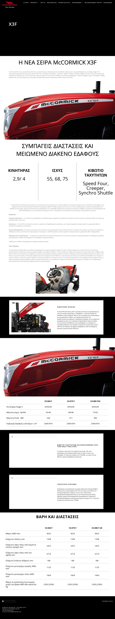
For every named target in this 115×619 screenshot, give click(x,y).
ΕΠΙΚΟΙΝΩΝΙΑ (108, 2)
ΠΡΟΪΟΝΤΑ (33, 2)
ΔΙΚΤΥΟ (43, 2)
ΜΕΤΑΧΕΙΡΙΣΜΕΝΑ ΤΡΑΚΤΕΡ (93, 2)
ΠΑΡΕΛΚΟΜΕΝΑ (76, 2)
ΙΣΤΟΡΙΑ (26, 2)
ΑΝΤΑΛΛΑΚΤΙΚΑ (52, 2)
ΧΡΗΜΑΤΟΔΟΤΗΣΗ (64, 2)
